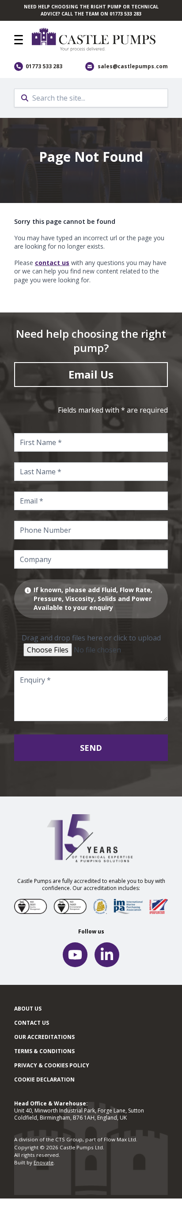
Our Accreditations (44, 1037)
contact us (52, 262)
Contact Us (31, 1023)
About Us (28, 1008)
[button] (18, 39)
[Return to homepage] (100, 39)
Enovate (43, 1162)
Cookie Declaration (44, 1079)
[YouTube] (75, 954)
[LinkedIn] (107, 954)
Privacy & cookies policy (51, 1065)
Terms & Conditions (44, 1051)
